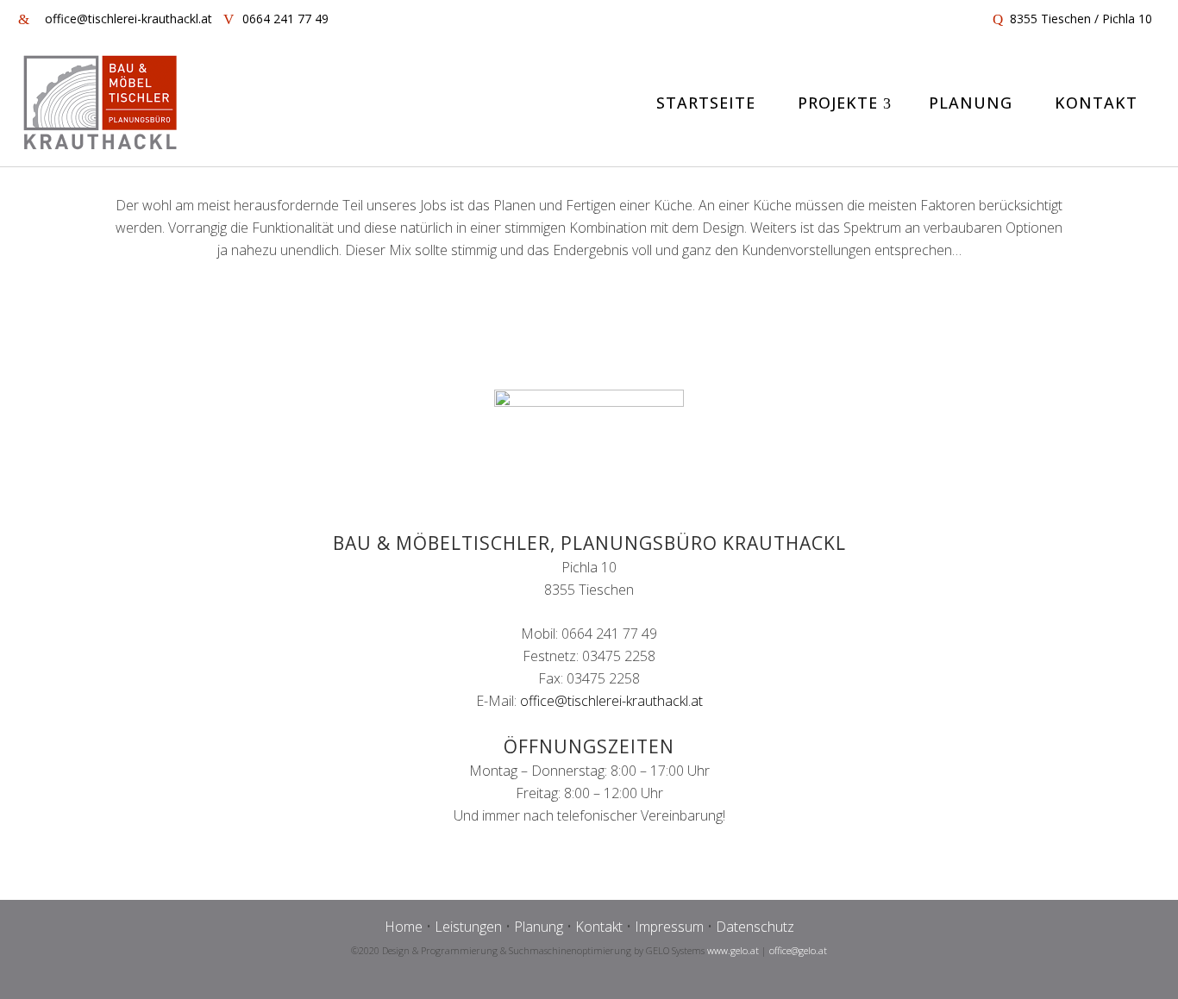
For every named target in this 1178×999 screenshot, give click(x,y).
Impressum (669, 926)
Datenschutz (755, 926)
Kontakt (599, 926)
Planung (538, 926)
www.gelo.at (733, 950)
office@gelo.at (798, 950)
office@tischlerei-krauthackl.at (611, 700)
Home (404, 926)
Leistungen (468, 926)
